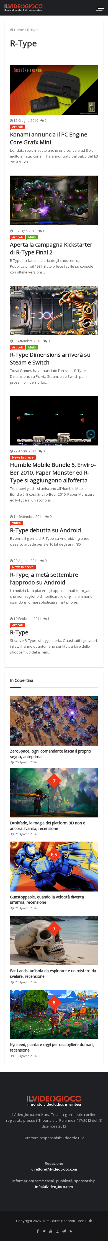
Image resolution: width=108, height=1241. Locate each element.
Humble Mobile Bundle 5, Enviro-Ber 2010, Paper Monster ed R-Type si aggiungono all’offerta (53, 472)
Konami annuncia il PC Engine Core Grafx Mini (48, 138)
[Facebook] (37, 1231)
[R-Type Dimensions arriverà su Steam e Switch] (54, 310)
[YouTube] (50, 1231)
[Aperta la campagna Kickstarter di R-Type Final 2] (54, 200)
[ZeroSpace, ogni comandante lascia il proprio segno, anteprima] (54, 721)
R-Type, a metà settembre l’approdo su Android (44, 578)
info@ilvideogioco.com (54, 1186)
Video (16, 523)
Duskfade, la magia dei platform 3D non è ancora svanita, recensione (47, 825)
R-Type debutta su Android (45, 530)
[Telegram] (64, 1231)
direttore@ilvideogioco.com (54, 1169)
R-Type (19, 632)
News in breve (23, 457)
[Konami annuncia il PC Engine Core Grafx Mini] (54, 90)
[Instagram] (57, 1231)
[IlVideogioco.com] (23, 7)
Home (18, 29)
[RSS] (70, 1231)
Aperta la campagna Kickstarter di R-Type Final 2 (51, 248)
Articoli (17, 127)
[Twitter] (44, 1231)
